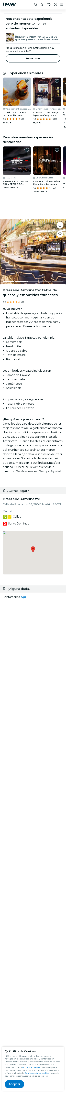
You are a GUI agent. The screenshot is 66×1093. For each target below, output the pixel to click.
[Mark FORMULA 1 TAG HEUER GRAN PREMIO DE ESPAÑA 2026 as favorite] (27, 150)
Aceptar (14, 1084)
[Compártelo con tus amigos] (60, 225)
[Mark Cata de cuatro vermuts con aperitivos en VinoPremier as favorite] (27, 81)
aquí (23, 597)
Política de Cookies (31, 1067)
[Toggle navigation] (61, 4)
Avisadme (33, 58)
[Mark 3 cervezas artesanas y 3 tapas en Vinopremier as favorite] (57, 81)
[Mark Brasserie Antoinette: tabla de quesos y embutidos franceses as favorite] (60, 234)
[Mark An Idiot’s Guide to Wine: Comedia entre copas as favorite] (57, 150)
